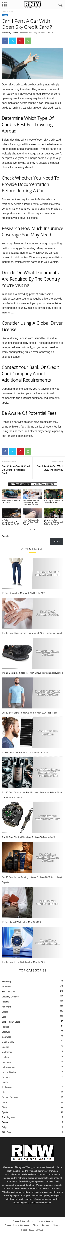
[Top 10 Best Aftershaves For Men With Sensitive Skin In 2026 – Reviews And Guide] (32, 772)
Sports (5, 1112)
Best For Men (8, 991)
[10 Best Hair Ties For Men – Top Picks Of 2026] (32, 732)
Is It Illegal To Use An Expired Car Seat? (53, 501)
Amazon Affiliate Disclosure (17, 1225)
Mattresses (7, 1052)
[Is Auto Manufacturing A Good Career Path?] (11, 513)
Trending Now (8, 1117)
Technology (7, 1087)
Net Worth (6, 1006)
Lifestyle (6, 1032)
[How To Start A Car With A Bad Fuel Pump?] (32, 513)
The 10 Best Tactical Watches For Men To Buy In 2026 (28, 837)
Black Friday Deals (11, 1022)
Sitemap (46, 1225)
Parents (5, 1001)
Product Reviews (10, 1097)
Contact (56, 1225)
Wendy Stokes (11, 32)
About (35, 1225)
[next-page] (34, 529)
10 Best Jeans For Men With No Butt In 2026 (23, 593)
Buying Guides (9, 1072)
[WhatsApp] (28, 41)
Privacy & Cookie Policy (23, 1221)
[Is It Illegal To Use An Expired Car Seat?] (53, 494)
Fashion (5, 1057)
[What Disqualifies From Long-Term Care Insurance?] (32, 494)
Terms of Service (45, 1221)
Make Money (8, 1042)
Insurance (6, 1037)
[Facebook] (5, 41)
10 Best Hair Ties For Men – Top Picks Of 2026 (25, 752)
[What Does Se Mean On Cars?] (11, 494)
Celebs (5, 1012)
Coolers (5, 1047)
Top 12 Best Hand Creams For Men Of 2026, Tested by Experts (32, 633)
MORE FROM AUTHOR (44, 484)
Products (6, 1077)
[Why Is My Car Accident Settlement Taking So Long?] (53, 513)
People (5, 1122)
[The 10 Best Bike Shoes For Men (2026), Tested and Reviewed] (32, 653)
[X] (12, 41)
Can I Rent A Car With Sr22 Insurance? (50, 467)
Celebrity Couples (10, 996)
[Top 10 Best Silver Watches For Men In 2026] (32, 942)
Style (4, 1107)
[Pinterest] (20, 41)
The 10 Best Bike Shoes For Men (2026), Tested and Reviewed (32, 673)
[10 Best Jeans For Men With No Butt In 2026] (32, 573)
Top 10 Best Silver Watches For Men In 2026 (23, 962)
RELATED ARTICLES (20, 484)
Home (4, 12)
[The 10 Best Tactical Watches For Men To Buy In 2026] (32, 817)
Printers (5, 1027)
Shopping (6, 981)
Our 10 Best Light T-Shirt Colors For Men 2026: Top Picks (30, 712)
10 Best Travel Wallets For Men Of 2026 (21, 922)
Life (3, 1092)
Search (5, 536)
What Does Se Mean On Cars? (11, 501)
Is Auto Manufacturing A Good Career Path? (10, 522)
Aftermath (6, 986)
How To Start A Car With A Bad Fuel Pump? (31, 522)
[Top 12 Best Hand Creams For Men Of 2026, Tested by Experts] (32, 613)
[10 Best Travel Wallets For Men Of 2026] (32, 902)
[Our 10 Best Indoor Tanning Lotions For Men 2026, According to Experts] (32, 857)
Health (5, 1082)
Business (6, 1062)
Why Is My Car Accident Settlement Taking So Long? (53, 522)
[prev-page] (30, 529)
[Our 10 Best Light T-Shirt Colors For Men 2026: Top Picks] (32, 692)
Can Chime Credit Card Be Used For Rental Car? (16, 469)
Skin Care (6, 1132)
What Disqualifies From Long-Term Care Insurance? (31, 502)
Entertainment (8, 1067)
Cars (5, 15)
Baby (4, 1127)
